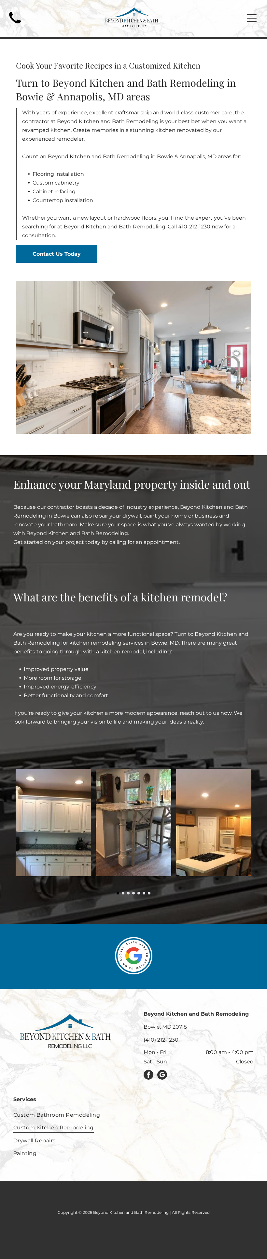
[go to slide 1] (118, 893)
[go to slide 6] (144, 893)
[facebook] (148, 1075)
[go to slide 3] (128, 893)
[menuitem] (133, 1115)
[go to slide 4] (133, 893)
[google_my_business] (162, 1075)
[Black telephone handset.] (15, 25)
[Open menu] (252, 18)
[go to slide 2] (123, 893)
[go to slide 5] (138, 893)
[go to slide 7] (149, 893)
